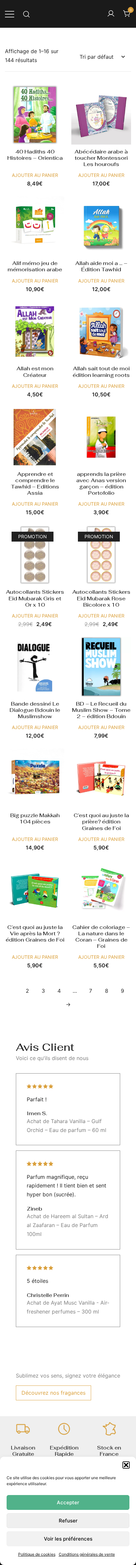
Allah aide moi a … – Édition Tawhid (101, 266)
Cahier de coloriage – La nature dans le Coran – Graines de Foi (101, 937)
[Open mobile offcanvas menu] (9, 14)
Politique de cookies (36, 1554)
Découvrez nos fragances (53, 1392)
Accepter (68, 1502)
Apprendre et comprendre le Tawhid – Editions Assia (35, 484)
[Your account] (111, 14)
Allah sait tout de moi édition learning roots (101, 371)
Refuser (68, 1520)
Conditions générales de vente (87, 1554)
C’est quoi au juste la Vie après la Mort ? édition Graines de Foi (35, 933)
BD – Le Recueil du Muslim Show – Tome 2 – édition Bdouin (101, 710)
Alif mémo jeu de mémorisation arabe (35, 266)
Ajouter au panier (35, 175)
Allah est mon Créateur (35, 371)
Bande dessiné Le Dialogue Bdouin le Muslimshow (35, 710)
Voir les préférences (68, 1539)
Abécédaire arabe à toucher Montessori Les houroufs (101, 158)
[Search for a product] (26, 13)
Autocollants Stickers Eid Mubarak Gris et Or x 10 (35, 598)
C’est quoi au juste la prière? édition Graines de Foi (101, 821)
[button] (126, 1465)
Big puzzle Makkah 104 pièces (35, 818)
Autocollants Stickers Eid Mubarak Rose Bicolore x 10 (101, 598)
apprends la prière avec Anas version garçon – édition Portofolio (101, 484)
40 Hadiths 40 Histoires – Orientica (35, 154)
